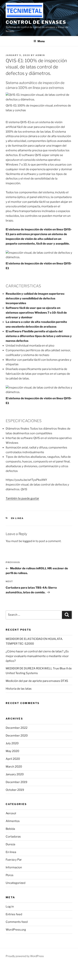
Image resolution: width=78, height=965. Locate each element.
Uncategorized (15, 883)
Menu (41, 41)
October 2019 (15, 790)
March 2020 (14, 766)
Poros (9, 875)
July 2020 (12, 743)
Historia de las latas (19, 688)
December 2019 (16, 782)
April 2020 (13, 759)
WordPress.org (16, 929)
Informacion (14, 867)
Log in (10, 906)
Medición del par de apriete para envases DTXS (37, 681)
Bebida (10, 829)
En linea (17, 518)
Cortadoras (13, 836)
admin (40, 55)
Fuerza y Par (14, 859)
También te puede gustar (22, 498)
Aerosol (11, 813)
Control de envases (36, 22)
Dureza (10, 844)
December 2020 (17, 735)
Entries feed (14, 914)
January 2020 (15, 774)
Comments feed (17, 922)
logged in (29, 541)
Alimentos (13, 821)
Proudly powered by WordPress (25, 956)
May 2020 (12, 751)
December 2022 (16, 728)
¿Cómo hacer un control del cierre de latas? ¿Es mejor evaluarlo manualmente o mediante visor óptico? (37, 656)
